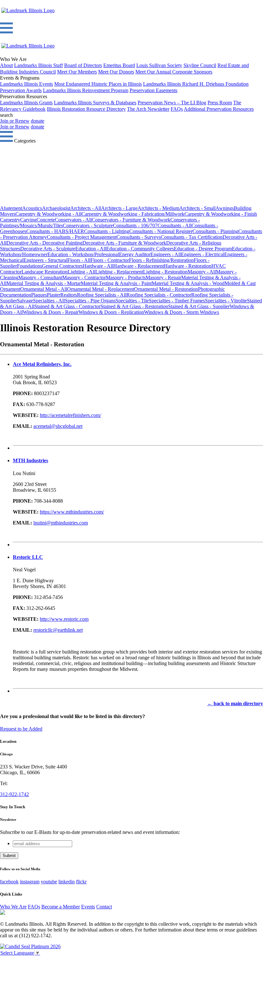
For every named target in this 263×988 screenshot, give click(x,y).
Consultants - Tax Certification (192, 237)
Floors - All (78, 260)
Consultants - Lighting (106, 231)
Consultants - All (174, 225)
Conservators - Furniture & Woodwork (131, 219)
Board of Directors (83, 65)
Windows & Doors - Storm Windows (181, 312)
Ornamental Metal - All (43, 289)
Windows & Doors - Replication (111, 312)
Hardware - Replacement (138, 266)
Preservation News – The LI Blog (172, 102)
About (6, 65)
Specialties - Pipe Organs (90, 300)
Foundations (29, 266)
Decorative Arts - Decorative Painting (44, 243)
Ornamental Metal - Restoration (166, 289)
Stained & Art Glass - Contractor (67, 306)
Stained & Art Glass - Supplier (199, 306)
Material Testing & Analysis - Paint (116, 283)
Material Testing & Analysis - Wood (188, 283)
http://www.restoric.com (64, 619)
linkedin (66, 881)
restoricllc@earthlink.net (58, 630)
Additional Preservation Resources (219, 109)
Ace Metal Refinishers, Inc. (42, 364)
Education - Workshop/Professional (83, 254)
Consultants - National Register (160, 231)
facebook (9, 881)
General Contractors (62, 266)
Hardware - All (98, 266)
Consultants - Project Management (81, 237)
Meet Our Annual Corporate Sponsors (173, 71)
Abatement (11, 208)
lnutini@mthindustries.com (60, 522)
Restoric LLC (28, 557)
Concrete (46, 219)
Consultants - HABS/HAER (55, 231)
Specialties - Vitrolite (226, 300)
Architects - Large (119, 208)
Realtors (68, 295)
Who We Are (13, 906)
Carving (28, 219)
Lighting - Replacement (119, 271)
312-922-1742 (14, 794)
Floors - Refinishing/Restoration (161, 260)
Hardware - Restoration (187, 266)
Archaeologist (56, 208)
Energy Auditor (134, 254)
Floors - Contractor (109, 260)
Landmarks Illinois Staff (38, 65)
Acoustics (32, 208)
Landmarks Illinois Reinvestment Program (85, 90)
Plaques (39, 295)
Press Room (220, 102)
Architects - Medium (158, 208)
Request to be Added (21, 729)
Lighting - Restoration (165, 271)
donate (37, 121)
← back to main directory (235, 703)
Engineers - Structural (45, 260)
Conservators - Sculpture (88, 225)
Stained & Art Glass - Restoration (134, 306)
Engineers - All (165, 254)
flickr (81, 881)
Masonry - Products (126, 277)
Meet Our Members (77, 71)
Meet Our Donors (116, 71)
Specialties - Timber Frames (177, 300)
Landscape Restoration (44, 271)
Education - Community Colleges (140, 248)
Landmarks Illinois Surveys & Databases (95, 102)
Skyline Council (199, 65)
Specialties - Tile (132, 300)
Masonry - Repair (163, 277)
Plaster (53, 295)
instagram (29, 881)
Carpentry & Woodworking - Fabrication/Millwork (132, 214)
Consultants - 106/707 (135, 225)
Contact (104, 906)
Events (88, 906)
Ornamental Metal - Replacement (100, 289)
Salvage (25, 300)
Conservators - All (73, 219)
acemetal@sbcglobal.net (57, 426)
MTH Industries (30, 460)
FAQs (177, 109)
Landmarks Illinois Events (26, 84)
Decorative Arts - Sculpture (47, 248)
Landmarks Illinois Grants (26, 102)
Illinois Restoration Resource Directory (86, 109)
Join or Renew (15, 121)
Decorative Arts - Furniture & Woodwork (124, 243)
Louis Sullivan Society (159, 65)
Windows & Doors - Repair (51, 312)
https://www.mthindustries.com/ (72, 512)
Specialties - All (49, 300)
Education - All (90, 248)
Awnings (225, 208)
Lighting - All (81, 271)
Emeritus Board (119, 65)
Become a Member (60, 906)
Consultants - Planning (215, 231)
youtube (49, 881)
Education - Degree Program (203, 248)
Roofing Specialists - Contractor (158, 295)
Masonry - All (202, 271)
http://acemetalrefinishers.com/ (70, 415)
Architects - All (85, 208)
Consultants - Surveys (138, 237)
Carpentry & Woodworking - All (48, 214)
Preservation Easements (153, 90)
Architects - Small (197, 208)
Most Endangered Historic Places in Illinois (98, 84)
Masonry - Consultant (40, 277)
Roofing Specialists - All (101, 295)
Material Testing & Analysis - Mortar (43, 283)
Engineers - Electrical (202, 254)
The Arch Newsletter (148, 109)
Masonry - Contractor (84, 277)
